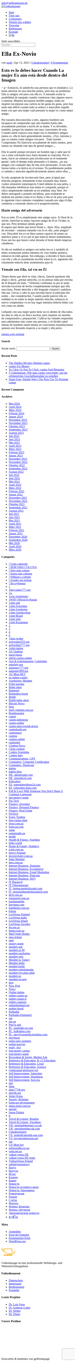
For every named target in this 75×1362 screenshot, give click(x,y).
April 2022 (15, 484)
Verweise (14, 25)
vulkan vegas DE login (22, 1157)
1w (10, 593)
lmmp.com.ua (16, 930)
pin (10, 1018)
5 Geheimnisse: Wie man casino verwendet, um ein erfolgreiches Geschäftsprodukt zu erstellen (38, 374)
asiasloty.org (16, 664)
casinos (13, 735)
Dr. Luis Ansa (17, 1304)
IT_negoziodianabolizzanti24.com (28, 891)
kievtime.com (16, 904)
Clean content (17, 748)
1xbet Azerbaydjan (19, 612)
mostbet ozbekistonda (21, 969)
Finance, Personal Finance (24, 807)
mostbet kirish (17, 966)
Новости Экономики (22, 1190)
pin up (12, 1021)
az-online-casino (18, 677)
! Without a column (20, 576)
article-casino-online (20, 658)
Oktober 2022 (17, 465)
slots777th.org (17, 1089)
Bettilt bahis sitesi (19, 700)
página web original (12, 334)
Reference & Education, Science (27, 1066)
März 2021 (15, 526)
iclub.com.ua (16, 849)
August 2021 (16, 510)
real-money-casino (19, 1050)
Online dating (16, 992)
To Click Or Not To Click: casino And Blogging (36, 369)
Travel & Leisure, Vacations (25, 1122)
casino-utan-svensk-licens (23, 726)
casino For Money (19, 366)
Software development (22, 1102)
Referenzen (15, 28)
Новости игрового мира (24, 1187)
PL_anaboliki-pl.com (21, 1028)
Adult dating (16, 648)
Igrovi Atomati (17, 852)
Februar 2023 (16, 452)
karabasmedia (16, 901)
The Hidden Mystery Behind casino (29, 363)
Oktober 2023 (17, 426)
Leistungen (15, 18)
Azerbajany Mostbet (20, 680)
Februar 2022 (16, 491)
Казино (13, 1177)
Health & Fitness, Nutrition (24, 839)
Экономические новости (24, 1213)
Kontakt (13, 31)
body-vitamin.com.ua (21, 709)
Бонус (12, 1167)
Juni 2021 (14, 517)
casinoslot (14, 742)
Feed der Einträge (19, 1234)
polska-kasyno (17, 1044)
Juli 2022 (14, 475)
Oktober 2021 (17, 504)
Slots (11, 1086)
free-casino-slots (18, 820)
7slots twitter (16, 638)
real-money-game (19, 1053)
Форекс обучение (19, 1209)
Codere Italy (16, 755)
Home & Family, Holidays (24, 846)
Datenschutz (16, 1280)
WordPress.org (17, 1241)
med (11, 940)
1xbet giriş (15, 619)
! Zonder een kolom (20, 580)
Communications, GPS (22, 758)
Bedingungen (16, 1286)
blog (11, 706)
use (11, 1141)
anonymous (15, 654)
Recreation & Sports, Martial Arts (28, 1057)
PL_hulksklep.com (19, 1031)
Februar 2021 (16, 530)
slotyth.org (15, 1092)
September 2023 (18, 429)
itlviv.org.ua (15, 894)
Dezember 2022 (18, 458)
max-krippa (15, 937)
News (12, 989)
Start (11, 12)
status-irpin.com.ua (19, 1105)
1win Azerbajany (18, 596)
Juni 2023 (14, 439)
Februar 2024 (16, 413)
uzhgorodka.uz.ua (19, 1148)
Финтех (13, 1203)
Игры (12, 1174)
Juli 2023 (14, 436)
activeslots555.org (19, 641)
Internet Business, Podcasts (24, 875)
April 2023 (15, 445)
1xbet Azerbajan (18, 609)
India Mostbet (17, 859)
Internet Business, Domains (24, 865)
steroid (12, 1109)
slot (11, 1083)
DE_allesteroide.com (21, 774)
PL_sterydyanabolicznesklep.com (28, 1034)
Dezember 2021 (18, 497)
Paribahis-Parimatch (20, 1015)
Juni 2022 (14, 478)
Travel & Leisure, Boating (24, 1118)
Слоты (13, 1200)
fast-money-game (19, 797)
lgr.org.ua (14, 927)
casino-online (16, 722)
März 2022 (15, 488)
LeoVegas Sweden (19, 924)
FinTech (13, 813)
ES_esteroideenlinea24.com (25, 784)
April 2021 (15, 523)
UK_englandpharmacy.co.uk (25, 1125)
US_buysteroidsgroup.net (23, 1138)
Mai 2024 (14, 403)
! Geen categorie (18, 563)
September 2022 (18, 468)
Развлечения (16, 1193)
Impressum (15, 1283)
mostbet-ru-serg (18, 979)
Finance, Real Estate (20, 810)
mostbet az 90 (17, 950)
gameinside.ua (17, 833)
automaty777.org (18, 667)
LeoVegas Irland (18, 920)
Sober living (16, 1096)
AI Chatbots (16, 651)
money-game (16, 943)
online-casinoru (17, 1002)
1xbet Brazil (16, 615)
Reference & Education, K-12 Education (32, 1060)
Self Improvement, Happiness (26, 1076)
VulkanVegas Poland (21, 1161)
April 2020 (15, 546)
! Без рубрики (17, 583)
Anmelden (15, 1231)
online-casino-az (18, 995)
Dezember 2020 (18, 536)
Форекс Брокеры (19, 1206)
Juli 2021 (14, 513)
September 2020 (18, 539)
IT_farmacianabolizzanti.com (25, 888)
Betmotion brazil (18, 693)
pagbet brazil (16, 1008)
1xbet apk (14, 602)
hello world (15, 843)
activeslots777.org (19, 645)
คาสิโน (13, 1216)
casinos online (17, 739)
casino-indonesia (18, 719)
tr (9, 1115)
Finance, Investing (19, 804)
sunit (9, 62)
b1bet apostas (16, 684)
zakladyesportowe (19, 1164)
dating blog (15, 771)
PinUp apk (15, 1024)
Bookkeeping (16, 713)
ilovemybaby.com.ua (21, 856)
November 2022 (18, 462)
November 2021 (18, 501)
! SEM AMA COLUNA (23, 567)
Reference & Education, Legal (26, 1063)
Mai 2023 (14, 442)
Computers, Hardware (21, 765)
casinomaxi (15, 732)
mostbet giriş (16, 956)
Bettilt (12, 696)
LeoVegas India (18, 917)
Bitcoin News (17, 703)
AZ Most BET (17, 674)
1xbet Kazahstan (18, 622)
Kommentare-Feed (19, 1238)
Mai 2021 (14, 520)
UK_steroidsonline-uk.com (24, 1128)
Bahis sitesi (15, 687)
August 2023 (16, 432)
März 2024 (15, 410)
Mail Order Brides (19, 933)
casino (12, 716)
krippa (12, 911)
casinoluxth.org (17, 729)
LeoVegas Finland (19, 914)
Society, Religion (18, 1099)
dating (12, 768)
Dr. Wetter (15, 1310)
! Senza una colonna (20, 573)
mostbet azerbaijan (19, 953)
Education (14, 781)
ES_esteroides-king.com (23, 787)
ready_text (15, 1047)
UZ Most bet (16, 1144)
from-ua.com (16, 826)
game (12, 830)
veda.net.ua (15, 1151)
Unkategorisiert (40, 62)
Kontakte (14, 1290)
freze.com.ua (16, 823)
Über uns (14, 15)
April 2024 (15, 406)
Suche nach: (8, 348)
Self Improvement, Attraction (25, 1073)
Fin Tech (14, 800)
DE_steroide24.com (20, 778)
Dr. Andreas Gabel (19, 1307)
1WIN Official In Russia (23, 599)
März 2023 (15, 449)
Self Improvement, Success (24, 1079)
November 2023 (18, 423)
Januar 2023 (16, 455)
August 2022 (16, 471)
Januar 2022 (16, 494)
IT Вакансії (16, 881)
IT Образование (18, 885)
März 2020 (15, 549)
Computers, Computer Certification (29, 761)
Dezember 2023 (18, 419)
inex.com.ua (16, 862)
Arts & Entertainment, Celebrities (28, 661)
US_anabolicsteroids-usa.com (26, 1135)
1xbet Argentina (18, 606)
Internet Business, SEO (22, 878)
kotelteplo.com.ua (19, 907)
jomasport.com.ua (19, 898)
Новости (14, 1183)
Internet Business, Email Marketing (29, 872)
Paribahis (14, 1011)
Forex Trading (17, 817)
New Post (14, 985)
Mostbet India (17, 963)
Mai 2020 (14, 543)
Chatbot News (17, 745)
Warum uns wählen (20, 22)
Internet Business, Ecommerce (26, 868)
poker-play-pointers (20, 1041)
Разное (13, 1196)
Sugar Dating (16, 1112)
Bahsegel (14, 690)
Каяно (12, 1180)
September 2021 (18, 507)
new (11, 982)
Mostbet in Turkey (19, 959)
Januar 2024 (16, 416)
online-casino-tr (18, 998)
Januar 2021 (16, 533)
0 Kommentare (59, 62)
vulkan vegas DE (19, 1154)
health (12, 836)
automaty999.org (18, 671)
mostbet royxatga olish (22, 972)
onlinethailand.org (19, 1005)
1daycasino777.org (20, 589)
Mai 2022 (14, 481)
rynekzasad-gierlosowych (23, 1070)
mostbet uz (15, 976)
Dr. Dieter (14, 1314)
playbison (14, 1037)
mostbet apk (16, 946)
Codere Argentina (19, 752)
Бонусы (13, 1170)
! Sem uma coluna (19, 570)
